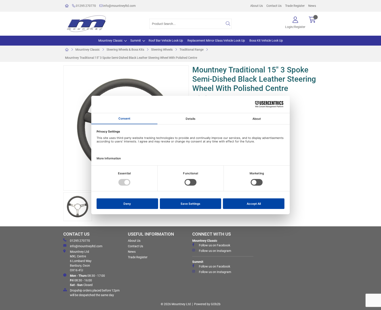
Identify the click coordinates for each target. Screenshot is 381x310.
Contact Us (274, 5)
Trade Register (295, 5)
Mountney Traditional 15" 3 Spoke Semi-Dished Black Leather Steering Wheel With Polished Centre (131, 57)
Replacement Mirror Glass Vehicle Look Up (216, 40)
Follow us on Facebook (214, 245)
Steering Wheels (162, 49)
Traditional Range (191, 49)
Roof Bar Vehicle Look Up (166, 40)
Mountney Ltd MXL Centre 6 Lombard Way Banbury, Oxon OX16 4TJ (81, 261)
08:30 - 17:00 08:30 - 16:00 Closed (87, 280)
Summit (135, 40)
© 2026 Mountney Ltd (176, 304)
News (312, 5)
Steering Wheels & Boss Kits (125, 49)
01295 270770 (85, 5)
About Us (256, 5)
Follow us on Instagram (215, 251)
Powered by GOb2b (207, 304)
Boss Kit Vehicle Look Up (266, 40)
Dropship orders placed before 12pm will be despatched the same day (95, 293)
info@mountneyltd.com (119, 5)
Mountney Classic (110, 40)
